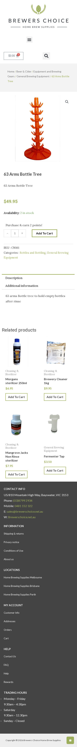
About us (9, 559)
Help (6, 673)
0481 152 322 (24, 506)
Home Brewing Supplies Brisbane (21, 585)
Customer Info (11, 612)
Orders (8, 629)
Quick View (17, 364)
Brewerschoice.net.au (22, 517)
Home (10, 71)
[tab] (38, 278)
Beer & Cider (23, 71)
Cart (6, 638)
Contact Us (10, 656)
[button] (29, 40)
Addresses (9, 621)
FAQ (6, 664)
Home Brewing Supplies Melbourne (23, 577)
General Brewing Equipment (33, 76)
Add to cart (44, 233)
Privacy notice (11, 542)
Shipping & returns (14, 533)
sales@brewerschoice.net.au (25, 511)
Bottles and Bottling (33, 252)
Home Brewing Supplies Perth (20, 594)
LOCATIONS (12, 569)
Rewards (8, 682)
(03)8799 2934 (22, 500)
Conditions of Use (13, 550)
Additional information (21, 286)
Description (13, 278)
